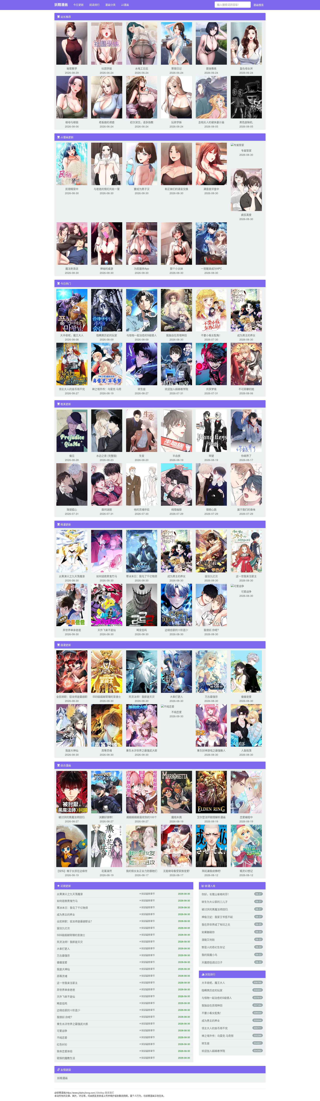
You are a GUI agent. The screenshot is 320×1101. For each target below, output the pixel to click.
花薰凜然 (106, 871)
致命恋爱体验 (64, 1051)
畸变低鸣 (141, 630)
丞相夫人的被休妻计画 (211, 122)
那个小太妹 (176, 268)
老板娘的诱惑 (106, 122)
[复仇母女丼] (246, 43)
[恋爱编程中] (246, 792)
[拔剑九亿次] (211, 551)
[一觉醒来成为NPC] (211, 243)
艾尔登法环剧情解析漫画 (211, 817)
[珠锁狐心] (71, 484)
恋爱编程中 (246, 817)
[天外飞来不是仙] (106, 604)
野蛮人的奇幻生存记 (213, 947)
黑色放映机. (246, 122)
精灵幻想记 (246, 871)
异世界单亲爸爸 (72, 630)
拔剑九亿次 (211, 576)
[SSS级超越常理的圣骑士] (106, 671)
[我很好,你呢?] (211, 604)
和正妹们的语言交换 (176, 189)
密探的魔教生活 (66, 1058)
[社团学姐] (106, 43)
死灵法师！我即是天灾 (142, 696)
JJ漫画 (125, 4)
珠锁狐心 (72, 509)
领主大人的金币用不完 (72, 389)
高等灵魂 (106, 750)
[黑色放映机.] (246, 97)
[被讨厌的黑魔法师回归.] (71, 792)
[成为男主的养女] (246, 310)
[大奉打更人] (176, 671)
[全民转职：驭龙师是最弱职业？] (71, 671)
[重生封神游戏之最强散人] (211, 725)
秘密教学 (72, 68)
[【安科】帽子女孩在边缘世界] (71, 845)
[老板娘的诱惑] (106, 97)
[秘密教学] (71, 43)
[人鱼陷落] (246, 725)
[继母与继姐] (71, 97)
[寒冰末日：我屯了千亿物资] (141, 551)
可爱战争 (246, 591)
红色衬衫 (62, 1044)
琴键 (211, 455)
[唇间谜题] (106, 484)
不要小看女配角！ (211, 335)
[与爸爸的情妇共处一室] (106, 163)
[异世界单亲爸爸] (71, 604)
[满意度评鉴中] (211, 163)
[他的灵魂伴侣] (141, 484)
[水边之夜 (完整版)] (106, 430)
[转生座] (141, 363)
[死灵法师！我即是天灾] (141, 671)
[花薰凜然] (106, 845)
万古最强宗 (211, 696)
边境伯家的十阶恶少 (176, 630)
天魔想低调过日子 (212, 962)
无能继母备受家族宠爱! (176, 871)
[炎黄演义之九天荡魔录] (71, 551)
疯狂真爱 (246, 215)
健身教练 (211, 68)
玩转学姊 (176, 122)
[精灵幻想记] (246, 845)
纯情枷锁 (176, 509)
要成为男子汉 (141, 189)
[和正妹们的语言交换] (176, 163)
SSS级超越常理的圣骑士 (107, 696)
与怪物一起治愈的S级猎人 (141, 335)
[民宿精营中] (71, 163)
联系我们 (109, 1092)
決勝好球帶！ (106, 817)
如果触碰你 (208, 932)
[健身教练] (211, 43)
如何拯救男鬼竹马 (106, 576)
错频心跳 (211, 509)
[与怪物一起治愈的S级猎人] (141, 310)
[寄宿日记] (176, 43)
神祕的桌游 (106, 268)
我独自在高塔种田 (176, 335)
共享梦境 (211, 389)
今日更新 (78, 4)
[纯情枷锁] (176, 484)
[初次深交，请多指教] (141, 97)
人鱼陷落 (246, 750)
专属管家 (246, 150)
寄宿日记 (176, 68)
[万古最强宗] (211, 671)
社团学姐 (106, 68)
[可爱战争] (237, 585)
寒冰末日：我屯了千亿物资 (141, 576)
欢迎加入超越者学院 (176, 389)
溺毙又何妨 (208, 939)
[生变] (141, 430)
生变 (141, 455)
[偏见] (71, 430)
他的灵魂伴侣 (141, 509)
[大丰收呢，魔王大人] (71, 310)
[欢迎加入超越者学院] (176, 363)
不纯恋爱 (176, 712)
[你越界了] (246, 430)
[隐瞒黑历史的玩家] (106, 310)
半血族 (176, 455)
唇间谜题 (106, 509)
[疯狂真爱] (246, 189)
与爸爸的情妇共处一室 (107, 189)
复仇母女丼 (246, 68)
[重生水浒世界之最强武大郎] (141, 725)
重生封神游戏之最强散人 (211, 750)
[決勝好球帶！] (106, 792)
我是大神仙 (71, 750)
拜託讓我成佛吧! (211, 871)
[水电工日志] (141, 43)
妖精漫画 (61, 4)
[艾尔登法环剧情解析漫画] (211, 792)
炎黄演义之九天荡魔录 (72, 576)
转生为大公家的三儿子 (215, 901)
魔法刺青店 (71, 268)
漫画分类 (110, 4)
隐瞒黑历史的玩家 (106, 335)
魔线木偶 (176, 817)
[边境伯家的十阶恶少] (176, 604)
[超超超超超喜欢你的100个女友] (141, 792)
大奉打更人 (176, 696)
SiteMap (100, 1092)
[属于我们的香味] (246, 484)
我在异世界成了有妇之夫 (216, 924)
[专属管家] (237, 144)
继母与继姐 (71, 122)
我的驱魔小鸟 (209, 955)
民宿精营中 (71, 189)
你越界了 (246, 455)
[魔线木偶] (176, 792)
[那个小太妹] (176, 243)
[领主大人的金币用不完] (71, 363)
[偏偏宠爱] (246, 671)
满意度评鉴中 (211, 189)
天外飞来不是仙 (107, 630)
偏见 (71, 455)
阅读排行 (94, 4)
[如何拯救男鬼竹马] (106, 551)
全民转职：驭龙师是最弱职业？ (75, 921)
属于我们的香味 (246, 509)
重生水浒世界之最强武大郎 (141, 750)
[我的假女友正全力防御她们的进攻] (141, 845)
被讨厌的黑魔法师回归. (72, 817)
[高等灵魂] (106, 725)
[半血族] (176, 430)
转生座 (142, 389)
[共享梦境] (211, 363)
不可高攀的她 (246, 389)
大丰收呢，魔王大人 (72, 335)
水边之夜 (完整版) (106, 455)
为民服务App (141, 268)
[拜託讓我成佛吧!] (211, 845)
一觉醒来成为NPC (211, 268)
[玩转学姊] (176, 97)
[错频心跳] (211, 484)
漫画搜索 (258, 5)
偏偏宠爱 (246, 696)
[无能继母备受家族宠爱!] (176, 845)
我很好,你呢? (211, 630)
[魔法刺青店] (71, 243)
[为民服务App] (141, 243)
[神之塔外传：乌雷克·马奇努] (106, 363)
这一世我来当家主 (246, 576)
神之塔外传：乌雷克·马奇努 (218, 1035)
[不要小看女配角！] (211, 310)
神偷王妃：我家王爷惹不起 (217, 917)
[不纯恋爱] (167, 706)
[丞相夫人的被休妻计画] (211, 97)
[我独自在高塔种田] (176, 310)
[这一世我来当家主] (246, 551)
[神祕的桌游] (106, 243)
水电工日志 (141, 68)
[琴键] (211, 430)
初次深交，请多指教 (141, 122)
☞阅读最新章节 (147, 893)
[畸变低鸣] (141, 604)
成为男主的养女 (246, 335)
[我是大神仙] (71, 725)
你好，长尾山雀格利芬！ (216, 894)
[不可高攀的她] (246, 363)
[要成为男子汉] (141, 163)
